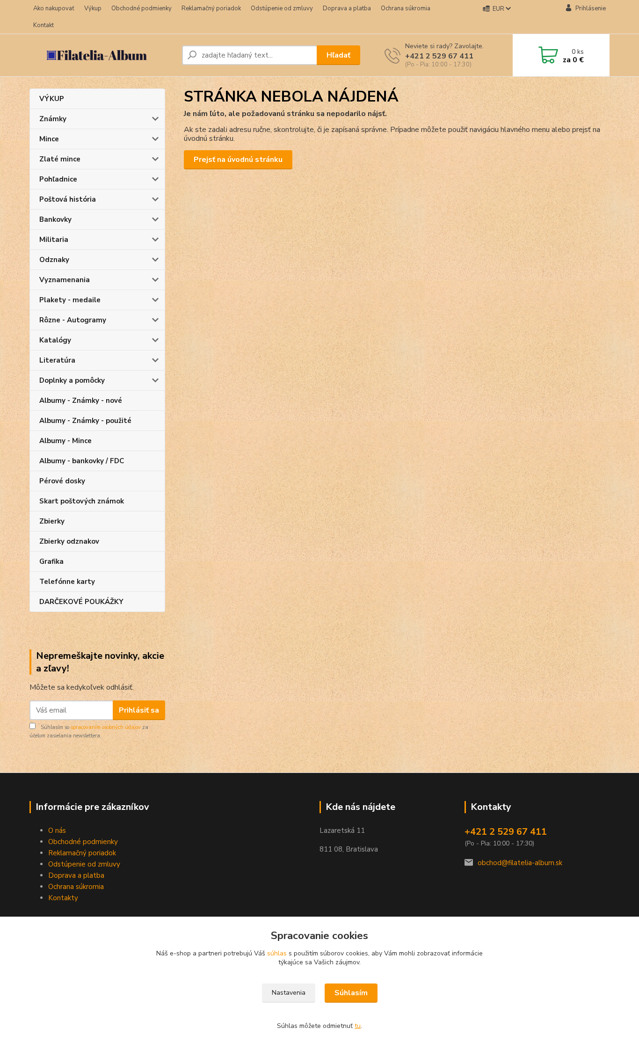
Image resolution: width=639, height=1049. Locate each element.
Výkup (93, 8)
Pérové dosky (62, 481)
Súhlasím (351, 993)
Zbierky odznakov (69, 541)
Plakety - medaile (70, 300)
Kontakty (63, 898)
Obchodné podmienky (141, 8)
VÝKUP (51, 98)
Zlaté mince (59, 159)
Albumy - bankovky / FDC (81, 461)
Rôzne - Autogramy (72, 320)
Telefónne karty (67, 581)
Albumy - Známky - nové (80, 400)
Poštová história (67, 199)
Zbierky (52, 521)
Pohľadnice (58, 179)
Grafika (51, 561)
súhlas (277, 953)
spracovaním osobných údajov (106, 727)
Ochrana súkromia (405, 8)
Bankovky (55, 219)
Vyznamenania (64, 279)
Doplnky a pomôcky (72, 380)
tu (358, 1025)
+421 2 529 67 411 (439, 56)
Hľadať (338, 55)
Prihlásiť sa (139, 710)
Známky (52, 119)
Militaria (53, 239)
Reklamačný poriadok (211, 8)
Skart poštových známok (81, 501)
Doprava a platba (347, 8)
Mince (49, 139)
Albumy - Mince (65, 440)
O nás (57, 830)
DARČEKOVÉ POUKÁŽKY (81, 601)
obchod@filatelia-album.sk (520, 862)
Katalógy (55, 340)
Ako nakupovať (53, 8)
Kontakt (43, 25)
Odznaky (54, 259)
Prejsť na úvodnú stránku (238, 159)
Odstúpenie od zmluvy (282, 8)
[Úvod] (101, 55)
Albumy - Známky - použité (85, 420)
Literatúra (57, 360)
